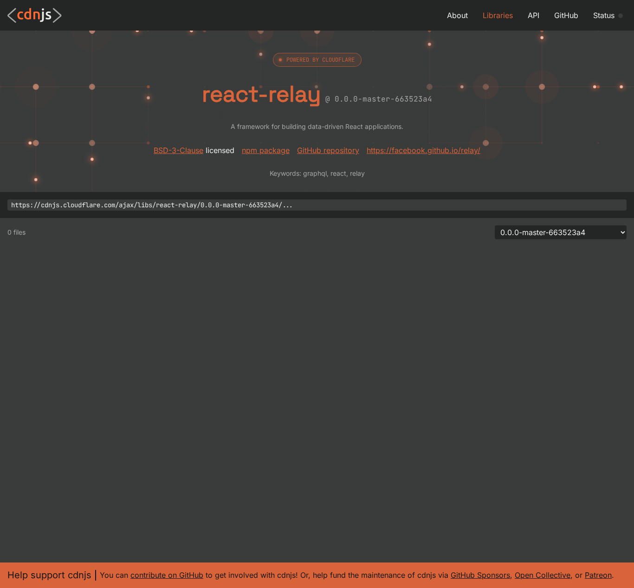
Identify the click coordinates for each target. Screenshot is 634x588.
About (457, 15)
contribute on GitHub (166, 575)
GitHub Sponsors (480, 575)
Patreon (598, 575)
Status (604, 15)
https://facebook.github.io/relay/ (423, 150)
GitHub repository (328, 150)
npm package (266, 150)
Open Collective (542, 575)
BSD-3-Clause (178, 150)
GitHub (566, 15)
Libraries (498, 15)
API (533, 15)
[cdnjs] (34, 15)
